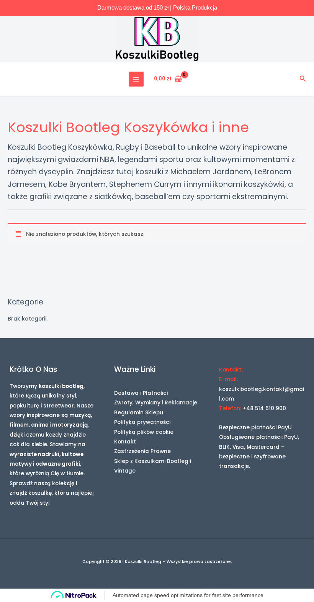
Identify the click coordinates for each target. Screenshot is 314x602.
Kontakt (125, 441)
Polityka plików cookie (143, 432)
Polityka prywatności (142, 422)
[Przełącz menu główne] (136, 79)
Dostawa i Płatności (141, 393)
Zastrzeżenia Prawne (142, 451)
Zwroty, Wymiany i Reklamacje (155, 402)
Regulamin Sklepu (138, 412)
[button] (302, 79)
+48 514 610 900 (264, 408)
